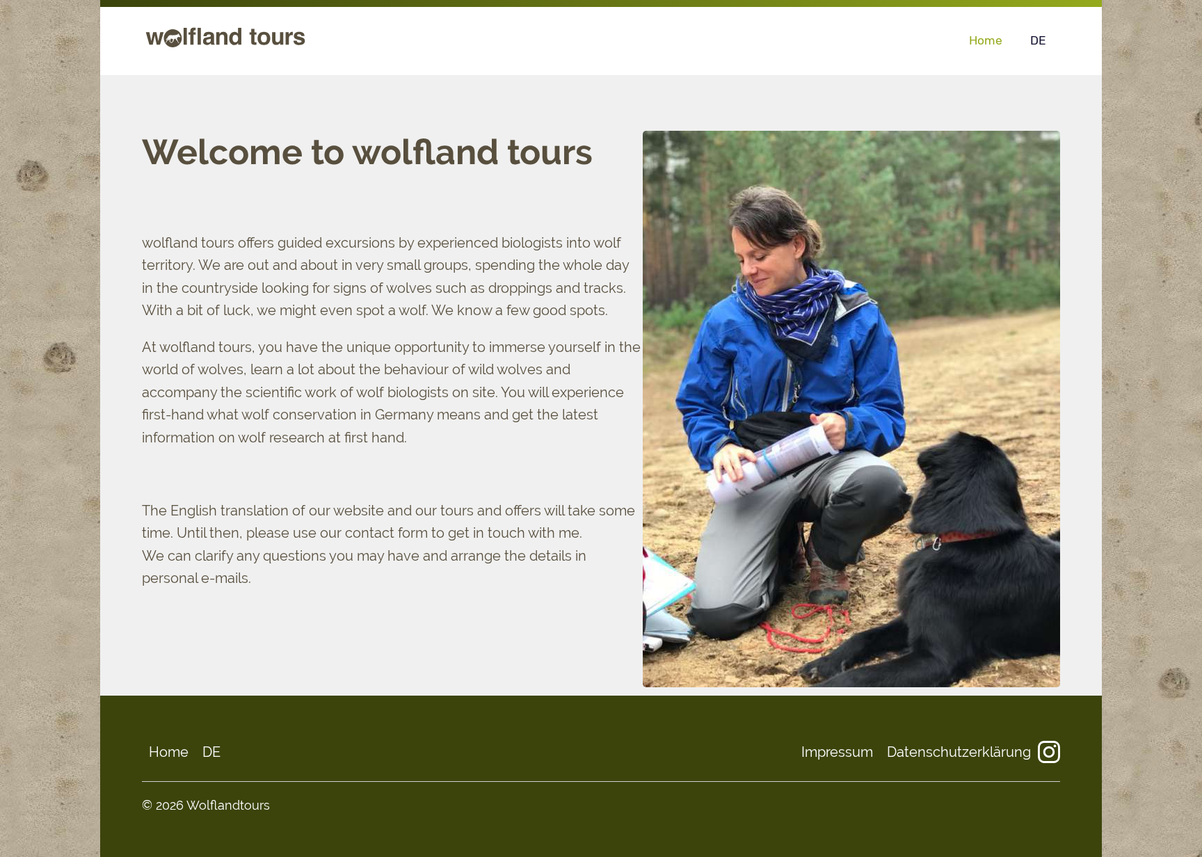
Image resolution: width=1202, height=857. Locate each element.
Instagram (1049, 752)
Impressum (837, 752)
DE (1038, 40)
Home (985, 40)
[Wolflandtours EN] (225, 46)
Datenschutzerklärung (959, 752)
